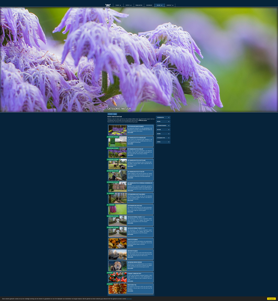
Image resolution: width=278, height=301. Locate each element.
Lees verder (130, 132)
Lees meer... (129, 298)
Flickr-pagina (143, 120)
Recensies (149, 5)
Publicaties (139, 5)
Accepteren (271, 299)
